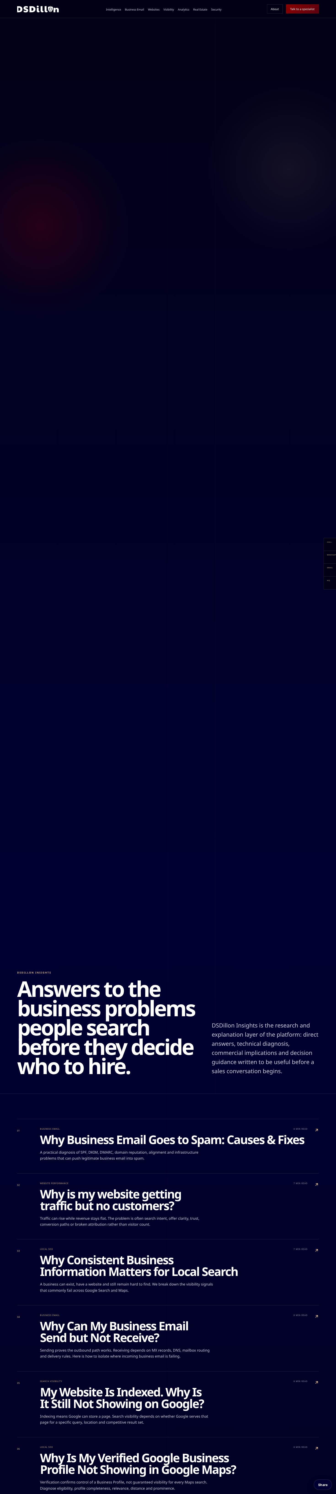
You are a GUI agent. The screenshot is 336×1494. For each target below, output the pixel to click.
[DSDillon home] (38, 9)
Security (216, 9)
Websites (154, 9)
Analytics (183, 9)
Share (323, 1485)
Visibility (168, 9)
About (275, 9)
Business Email (134, 9)
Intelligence (113, 9)
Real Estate (200, 9)
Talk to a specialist (302, 9)
